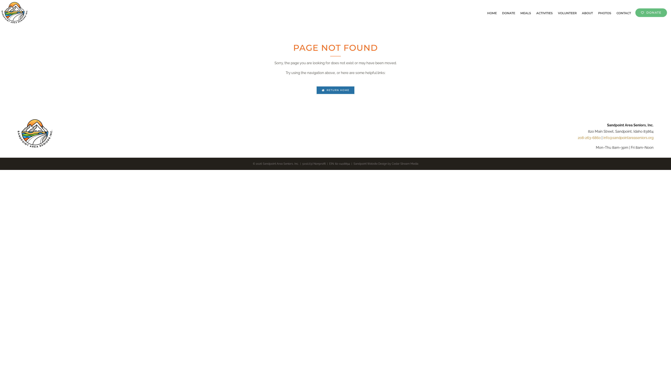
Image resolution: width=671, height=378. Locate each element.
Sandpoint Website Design (370, 163)
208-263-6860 (589, 138)
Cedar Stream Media (405, 163)
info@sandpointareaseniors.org (628, 138)
